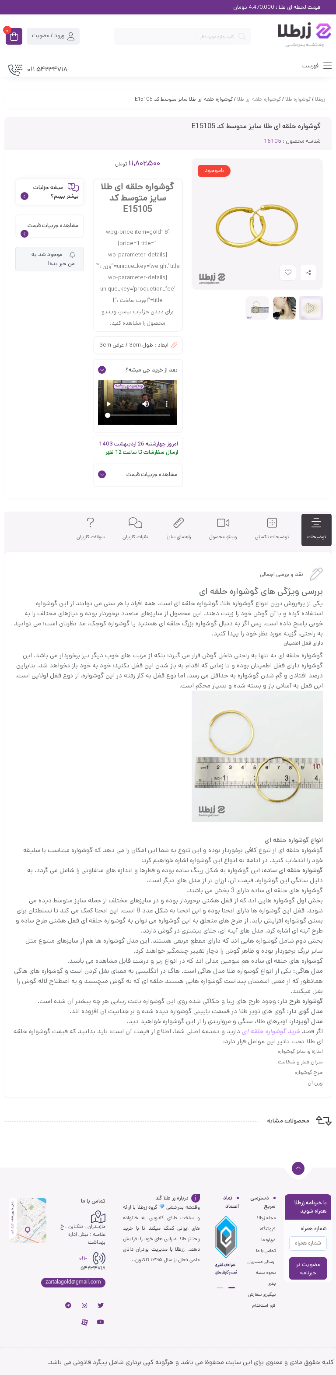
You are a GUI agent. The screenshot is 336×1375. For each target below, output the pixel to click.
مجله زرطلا (266, 1217)
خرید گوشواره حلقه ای (271, 1031)
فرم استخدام (264, 1305)
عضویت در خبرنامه (308, 1268)
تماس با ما (266, 1250)
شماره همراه (314, 1228)
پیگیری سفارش (262, 1294)
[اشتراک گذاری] (308, 273)
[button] (231, 1287)
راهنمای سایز (179, 537)
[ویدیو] (311, 308)
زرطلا (320, 99)
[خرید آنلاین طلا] (296, 36)
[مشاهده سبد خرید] (14, 37)
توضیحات (316, 537)
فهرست (311, 66)
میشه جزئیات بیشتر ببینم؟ (56, 191)
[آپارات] (84, 1322)
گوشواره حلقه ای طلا (259, 99)
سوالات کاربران (91, 537)
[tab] (316, 530)
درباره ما (268, 1239)
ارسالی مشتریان (262, 1261)
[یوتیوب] (101, 1322)
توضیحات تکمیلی (272, 537)
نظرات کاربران (135, 537)
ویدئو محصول (223, 537)
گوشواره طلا (298, 99)
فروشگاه (268, 1228)
